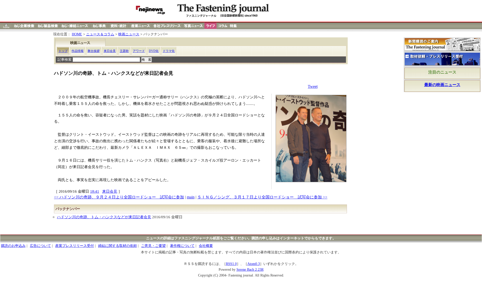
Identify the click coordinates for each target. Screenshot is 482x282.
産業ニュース (140, 25)
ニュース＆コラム (100, 34)
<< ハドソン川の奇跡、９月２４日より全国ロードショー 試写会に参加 (119, 197)
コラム (222, 25)
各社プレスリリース (167, 25)
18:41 (94, 191)
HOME (77, 34)
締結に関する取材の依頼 (117, 246)
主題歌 (124, 51)
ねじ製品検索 (48, 25)
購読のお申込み (13, 246)
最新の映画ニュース (442, 85)
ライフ (210, 25)
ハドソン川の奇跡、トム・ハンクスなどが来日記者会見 (104, 217)
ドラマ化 (169, 51)
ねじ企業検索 (24, 25)
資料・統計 (118, 25)
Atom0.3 (253, 264)
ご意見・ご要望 (153, 246)
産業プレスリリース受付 (74, 246)
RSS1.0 (231, 264)
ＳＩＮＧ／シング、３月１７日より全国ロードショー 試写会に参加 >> (262, 197)
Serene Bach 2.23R (250, 269)
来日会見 (110, 51)
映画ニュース (128, 34)
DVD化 (154, 51)
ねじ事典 (99, 25)
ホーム (6, 25)
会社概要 (206, 246)
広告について (40, 246)
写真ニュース (193, 25)
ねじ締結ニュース (75, 25)
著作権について (182, 246)
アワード (139, 51)
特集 (234, 25)
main (191, 197)
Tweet (313, 86)
